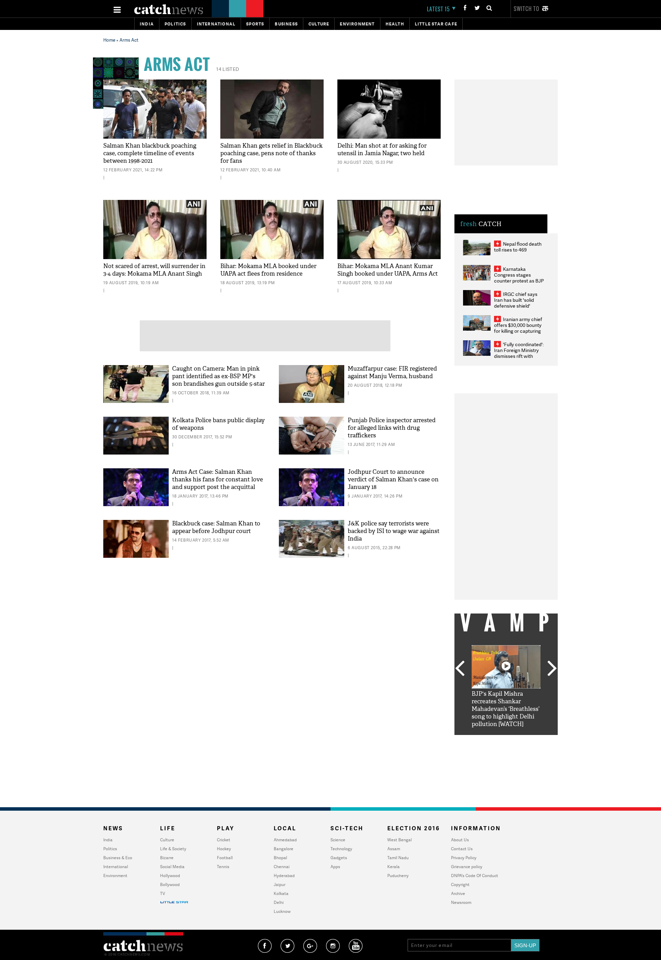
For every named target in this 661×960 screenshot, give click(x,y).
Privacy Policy (463, 858)
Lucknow (282, 911)
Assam (393, 849)
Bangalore (283, 849)
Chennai (282, 867)
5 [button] (526, 740)
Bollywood (170, 884)
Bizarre (167, 858)
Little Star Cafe (436, 24)
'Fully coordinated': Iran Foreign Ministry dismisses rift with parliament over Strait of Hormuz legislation (519, 356)
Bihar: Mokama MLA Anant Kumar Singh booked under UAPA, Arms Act (387, 270)
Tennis (223, 867)
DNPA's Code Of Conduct (474, 875)
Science (337, 840)
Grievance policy (466, 867)
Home (109, 40)
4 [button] (516, 740)
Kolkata (281, 893)
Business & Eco (117, 858)
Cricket (223, 840)
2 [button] (495, 740)
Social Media (172, 867)
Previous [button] (459, 669)
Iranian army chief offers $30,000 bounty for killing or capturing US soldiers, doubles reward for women (518, 331)
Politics (175, 24)
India (147, 24)
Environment (357, 24)
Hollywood (170, 875)
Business (286, 24)
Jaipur (279, 884)
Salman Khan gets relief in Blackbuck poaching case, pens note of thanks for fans (271, 153)
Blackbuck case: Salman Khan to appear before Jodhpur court (216, 527)
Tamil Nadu (398, 858)
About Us (460, 840)
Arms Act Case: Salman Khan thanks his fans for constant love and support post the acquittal (217, 479)
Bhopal (280, 858)
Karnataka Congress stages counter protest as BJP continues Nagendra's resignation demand (519, 281)
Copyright (460, 884)
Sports (255, 24)
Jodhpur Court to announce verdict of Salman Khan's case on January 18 (393, 479)
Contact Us (462, 849)
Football (225, 858)
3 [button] (506, 740)
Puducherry (398, 875)
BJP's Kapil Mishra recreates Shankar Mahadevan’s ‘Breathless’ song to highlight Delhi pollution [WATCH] (505, 709)
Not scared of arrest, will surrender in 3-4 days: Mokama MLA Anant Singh (154, 270)
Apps (335, 867)
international (216, 24)
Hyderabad (284, 875)
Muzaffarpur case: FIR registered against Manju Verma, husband (392, 372)
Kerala (393, 867)
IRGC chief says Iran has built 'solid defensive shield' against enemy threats (518, 303)
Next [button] (552, 669)
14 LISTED (227, 69)
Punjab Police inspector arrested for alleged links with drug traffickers (392, 428)
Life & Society (173, 849)
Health (395, 24)
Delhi (279, 902)
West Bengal (399, 840)
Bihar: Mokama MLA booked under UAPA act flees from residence (268, 270)
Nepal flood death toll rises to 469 (518, 247)
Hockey (224, 849)
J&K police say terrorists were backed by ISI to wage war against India (394, 531)
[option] (506, 686)
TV (162, 893)
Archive (458, 893)
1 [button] (485, 740)
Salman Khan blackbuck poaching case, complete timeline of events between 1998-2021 (149, 153)
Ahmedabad (285, 840)
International (115, 867)
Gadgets (338, 858)
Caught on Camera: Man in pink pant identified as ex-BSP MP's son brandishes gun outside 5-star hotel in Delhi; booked (218, 380)
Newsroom (461, 902)
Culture (318, 24)
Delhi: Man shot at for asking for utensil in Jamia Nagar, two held (382, 149)
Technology (341, 849)
